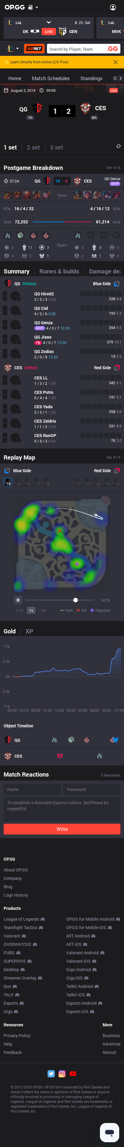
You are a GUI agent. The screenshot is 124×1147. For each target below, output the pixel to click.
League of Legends (21, 919)
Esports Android (81, 1003)
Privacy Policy (17, 1035)
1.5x (42, 610)
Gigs (8, 1011)
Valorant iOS (78, 961)
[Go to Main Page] (15, 7)
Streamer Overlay (20, 978)
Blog (8, 886)
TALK (9, 995)
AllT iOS (74, 944)
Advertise (111, 1044)
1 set (10, 147)
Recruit (109, 1052)
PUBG (9, 952)
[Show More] (33, 7)
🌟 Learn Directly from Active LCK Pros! (36, 62)
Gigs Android (78, 969)
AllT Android (78, 936)
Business (111, 1035)
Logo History (16, 895)
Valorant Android (82, 952)
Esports (11, 1003)
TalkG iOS (75, 995)
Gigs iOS (74, 978)
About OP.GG (16, 870)
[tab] (19, 271)
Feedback (13, 1052)
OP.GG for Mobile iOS (86, 927)
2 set (33, 147)
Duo (7, 986)
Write (62, 829)
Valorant (12, 936)
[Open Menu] (113, 7)
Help (8, 1044)
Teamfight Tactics (20, 927)
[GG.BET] (34, 48)
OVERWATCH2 (17, 944)
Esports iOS (77, 1011)
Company (13, 878)
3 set (56, 147)
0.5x (19, 610)
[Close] (115, 62)
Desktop (11, 969)
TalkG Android (79, 986)
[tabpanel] (62, 362)
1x (31, 610)
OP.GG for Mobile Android (90, 919)
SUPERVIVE (15, 961)
